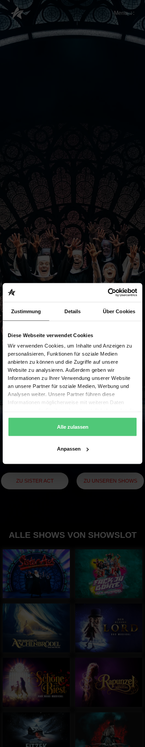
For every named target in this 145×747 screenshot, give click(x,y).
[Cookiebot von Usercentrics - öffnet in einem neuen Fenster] (107, 292)
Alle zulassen (72, 426)
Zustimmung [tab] (26, 311)
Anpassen (69, 449)
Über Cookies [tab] (119, 311)
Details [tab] (72, 311)
